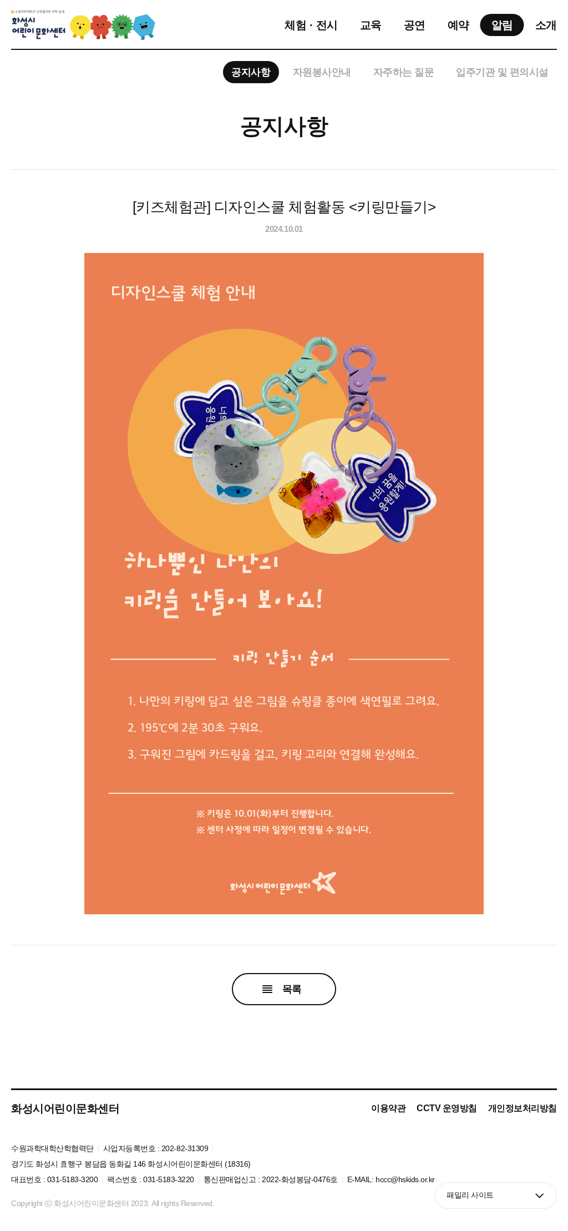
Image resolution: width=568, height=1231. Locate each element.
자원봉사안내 (322, 72)
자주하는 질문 (403, 72)
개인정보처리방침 (522, 1108)
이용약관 (388, 1108)
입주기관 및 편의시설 (502, 72)
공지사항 (250, 72)
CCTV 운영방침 (447, 1108)
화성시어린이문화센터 (65, 1108)
